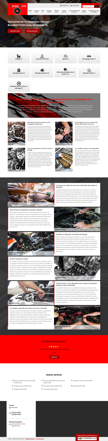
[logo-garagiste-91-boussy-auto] (18, 9)
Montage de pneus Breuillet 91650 (22, 386)
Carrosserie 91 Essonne (36, 11)
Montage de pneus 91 (56, 11)
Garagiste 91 (30, 11)
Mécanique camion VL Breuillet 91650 (82, 380)
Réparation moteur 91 (84, 11)
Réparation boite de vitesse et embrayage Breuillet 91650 (24, 381)
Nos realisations (32, 31)
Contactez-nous (15, 31)
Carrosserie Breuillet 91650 (50, 389)
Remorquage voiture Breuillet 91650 (52, 386)
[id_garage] (87, 438)
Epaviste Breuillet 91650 (79, 386)
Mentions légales (30, 439)
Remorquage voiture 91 (49, 11)
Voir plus (54, 357)
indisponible (65, 5)
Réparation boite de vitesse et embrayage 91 (94, 11)
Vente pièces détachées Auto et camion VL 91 (74, 11)
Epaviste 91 (42, 11)
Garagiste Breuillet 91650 (20, 389)
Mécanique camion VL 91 (64, 11)
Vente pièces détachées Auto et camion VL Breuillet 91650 (54, 381)
